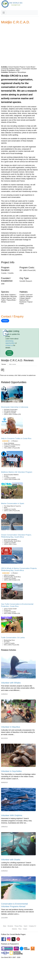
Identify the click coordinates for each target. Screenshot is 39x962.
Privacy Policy (18, 926)
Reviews (4, 364)
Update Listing (9, 353)
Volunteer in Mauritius (10, 727)
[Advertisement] (19, 44)
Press (19, 929)
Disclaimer (10, 926)
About (4, 926)
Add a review (12, 364)
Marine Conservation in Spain (12, 503)
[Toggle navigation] (3, 12)
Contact (25, 929)
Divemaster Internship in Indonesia (14, 407)
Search (25, 926)
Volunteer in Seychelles (11, 771)
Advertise (14, 929)
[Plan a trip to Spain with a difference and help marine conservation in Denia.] (12, 491)
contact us (9, 345)
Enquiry (5, 320)
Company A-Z (32, 926)
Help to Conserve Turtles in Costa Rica (16, 438)
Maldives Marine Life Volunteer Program (16, 472)
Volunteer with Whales (11, 683)
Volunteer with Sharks (10, 859)
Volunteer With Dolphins (11, 815)
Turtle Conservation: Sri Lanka (13, 637)
